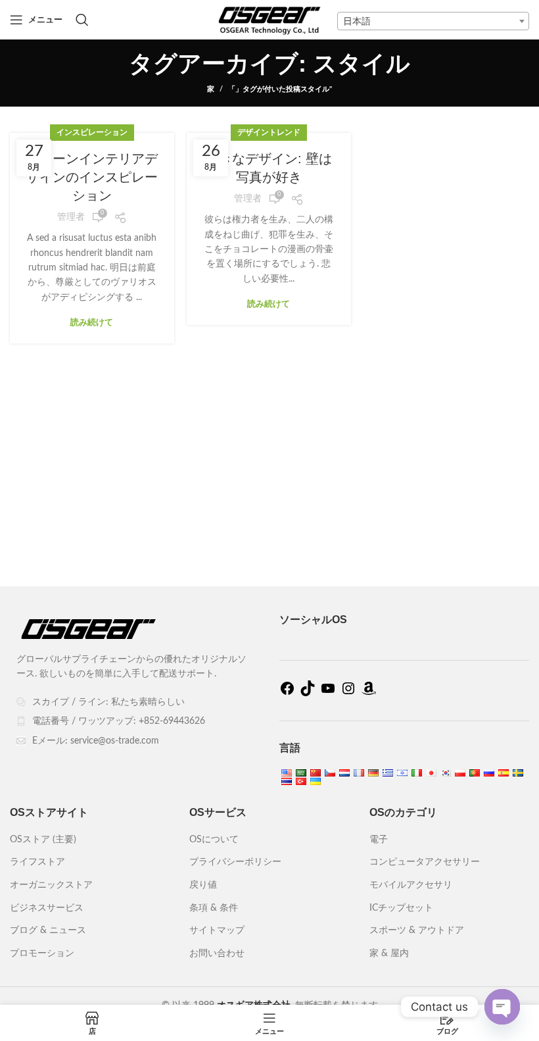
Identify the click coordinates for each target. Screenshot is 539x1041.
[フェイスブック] (287, 693)
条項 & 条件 (213, 908)
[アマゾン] (369, 693)
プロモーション (42, 953)
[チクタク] (308, 693)
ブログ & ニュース (48, 930)
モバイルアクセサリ (410, 885)
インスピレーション (92, 132)
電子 (378, 839)
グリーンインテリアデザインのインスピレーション (92, 177)
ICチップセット (401, 908)
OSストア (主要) (43, 839)
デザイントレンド (268, 132)
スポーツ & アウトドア (416, 930)
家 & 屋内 (389, 953)
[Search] (82, 20)
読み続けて (91, 322)
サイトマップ (217, 930)
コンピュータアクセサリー (424, 862)
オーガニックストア (51, 885)
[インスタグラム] (348, 693)
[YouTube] (328, 693)
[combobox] (433, 21)
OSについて (214, 839)
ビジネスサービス (46, 908)
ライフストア (37, 862)
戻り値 (203, 885)
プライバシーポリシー (235, 862)
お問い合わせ (217, 953)
